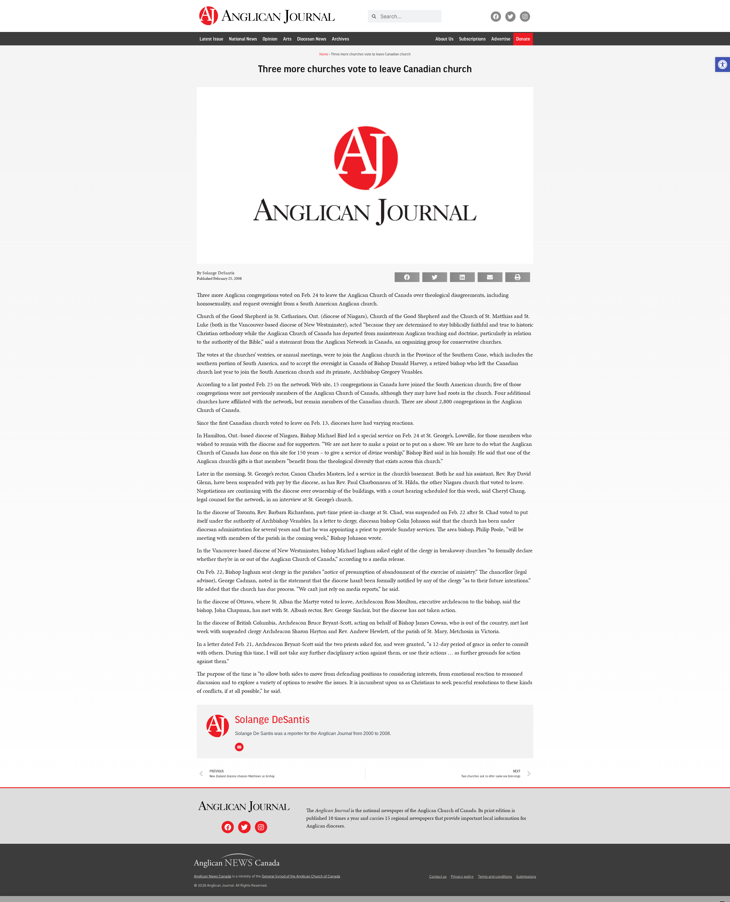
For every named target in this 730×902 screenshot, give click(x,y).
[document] (365, 451)
